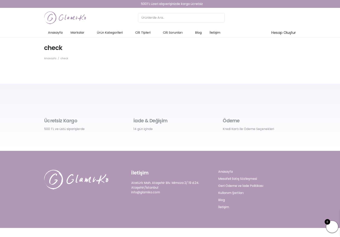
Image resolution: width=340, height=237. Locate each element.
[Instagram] (281, 17)
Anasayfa (225, 171)
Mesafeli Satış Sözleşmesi (237, 178)
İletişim (223, 207)
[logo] (65, 17)
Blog (221, 200)
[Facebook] (291, 17)
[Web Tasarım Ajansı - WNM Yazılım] (170, 232)
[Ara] (220, 17)
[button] (87, 32)
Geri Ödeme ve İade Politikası (240, 186)
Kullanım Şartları (231, 193)
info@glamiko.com (145, 192)
